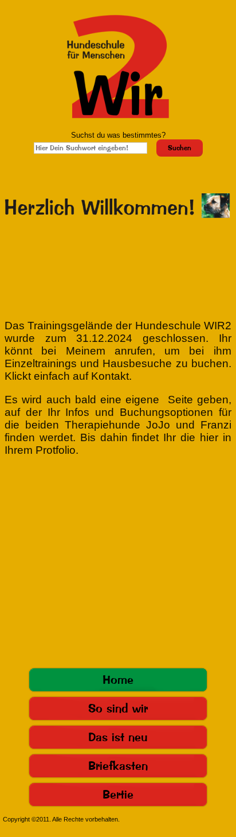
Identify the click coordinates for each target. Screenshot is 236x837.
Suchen (179, 148)
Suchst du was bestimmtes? (118, 135)
